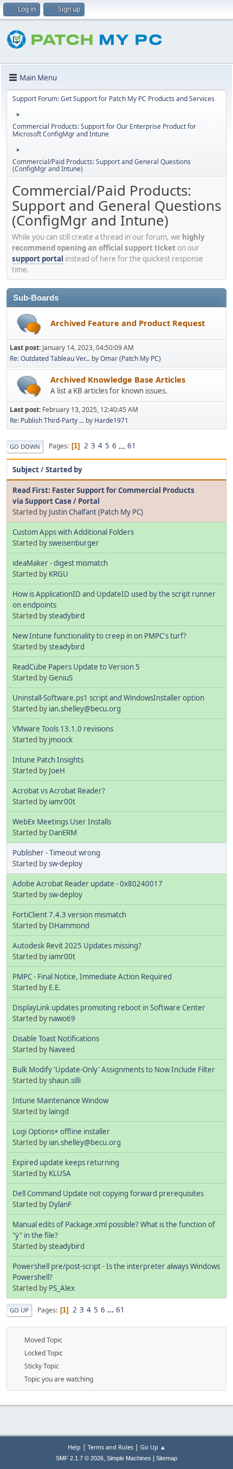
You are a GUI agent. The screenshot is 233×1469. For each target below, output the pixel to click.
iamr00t (62, 802)
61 (131, 446)
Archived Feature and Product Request (127, 322)
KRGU (58, 574)
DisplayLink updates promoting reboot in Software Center (108, 1007)
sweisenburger (74, 543)
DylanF (60, 1204)
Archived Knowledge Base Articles (117, 379)
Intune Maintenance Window (60, 1100)
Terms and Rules (110, 1447)
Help (74, 1447)
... (123, 446)
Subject (25, 469)
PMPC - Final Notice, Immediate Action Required (92, 977)
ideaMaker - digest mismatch (60, 563)
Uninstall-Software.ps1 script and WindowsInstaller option (108, 698)
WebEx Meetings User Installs (61, 822)
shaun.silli (65, 1080)
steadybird (67, 616)
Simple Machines (129, 1458)
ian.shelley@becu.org (85, 709)
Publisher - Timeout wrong (56, 853)
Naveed (62, 1049)
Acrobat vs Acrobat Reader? (58, 791)
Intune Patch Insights (47, 760)
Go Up (19, 1310)
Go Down (25, 446)
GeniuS (61, 678)
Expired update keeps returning (65, 1162)
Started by (64, 469)
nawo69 (62, 1018)
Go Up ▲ (153, 1447)
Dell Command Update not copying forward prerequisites (108, 1193)
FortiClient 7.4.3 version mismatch (69, 915)
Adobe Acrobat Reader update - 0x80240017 (87, 884)
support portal (37, 259)
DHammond (69, 925)
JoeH (57, 771)
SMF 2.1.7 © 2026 (79, 1458)
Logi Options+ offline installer (61, 1131)
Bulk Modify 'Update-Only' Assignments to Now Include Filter (113, 1069)
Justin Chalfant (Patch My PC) (96, 512)
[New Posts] (29, 324)
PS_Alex (62, 1288)
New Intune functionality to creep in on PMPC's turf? (99, 636)
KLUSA (60, 1173)
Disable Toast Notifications (55, 1038)
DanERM (63, 832)
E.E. (55, 987)
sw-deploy (65, 863)
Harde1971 (111, 420)
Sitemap (166, 1458)
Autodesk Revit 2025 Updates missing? (76, 946)
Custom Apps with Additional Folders (73, 532)
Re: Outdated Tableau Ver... (50, 358)
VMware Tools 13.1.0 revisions (62, 729)
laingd (59, 1111)
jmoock (61, 740)
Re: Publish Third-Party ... (47, 420)
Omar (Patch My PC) (130, 358)
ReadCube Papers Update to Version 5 (76, 667)
